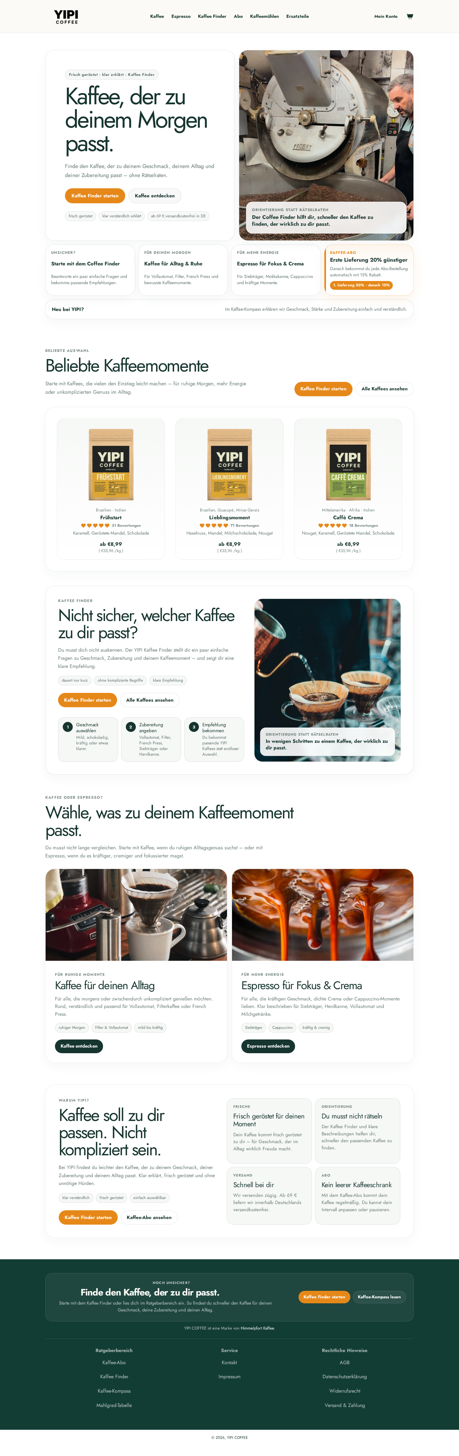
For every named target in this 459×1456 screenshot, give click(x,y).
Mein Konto (385, 16)
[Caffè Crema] (348, 463)
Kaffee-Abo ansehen (149, 1217)
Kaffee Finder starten (95, 195)
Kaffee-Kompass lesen (379, 1297)
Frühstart (110, 517)
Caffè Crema (348, 517)
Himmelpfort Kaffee (257, 1328)
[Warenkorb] (409, 16)
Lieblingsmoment (229, 517)
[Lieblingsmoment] (229, 463)
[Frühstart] (111, 463)
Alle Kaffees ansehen (385, 388)
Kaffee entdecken (155, 195)
